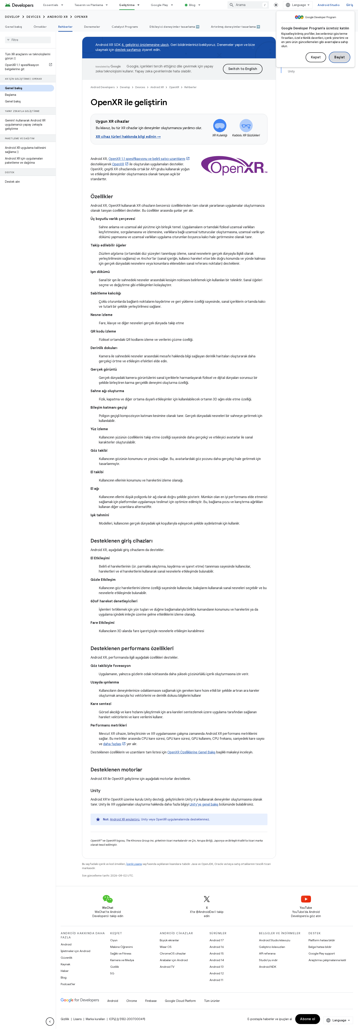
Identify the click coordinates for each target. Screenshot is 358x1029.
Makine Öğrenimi (121, 947)
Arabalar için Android (174, 960)
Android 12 (216, 973)
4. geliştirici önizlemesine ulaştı (145, 45)
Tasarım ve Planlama (89, 5)
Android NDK (267, 967)
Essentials (50, 5)
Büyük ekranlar (169, 940)
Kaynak (65, 964)
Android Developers (103, 87)
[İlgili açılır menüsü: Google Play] (173, 5)
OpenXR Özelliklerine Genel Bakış (191, 752)
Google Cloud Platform (180, 1001)
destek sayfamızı (128, 50)
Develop (12, 17)
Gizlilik (114, 967)
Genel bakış (13, 27)
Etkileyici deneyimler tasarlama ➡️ (174, 27)
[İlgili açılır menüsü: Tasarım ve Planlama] (108, 5)
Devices (34, 17)
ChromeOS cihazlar (173, 953)
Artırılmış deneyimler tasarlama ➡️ (235, 27)
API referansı (267, 953)
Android (66, 944)
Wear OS (166, 947)
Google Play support (321, 953)
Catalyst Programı (125, 27)
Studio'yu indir (268, 960)
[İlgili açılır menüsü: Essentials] (64, 5)
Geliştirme (127, 5)
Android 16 (216, 947)
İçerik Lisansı (134, 864)
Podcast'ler (68, 984)
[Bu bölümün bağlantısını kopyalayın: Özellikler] (117, 197)
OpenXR (81, 17)
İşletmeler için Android (75, 951)
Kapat (316, 57)
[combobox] (248, 5)
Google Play (159, 5)
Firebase (151, 1001)
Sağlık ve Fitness (120, 953)
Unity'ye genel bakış (204, 804)
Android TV (167, 967)
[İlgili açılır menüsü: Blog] (201, 5)
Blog (192, 5)
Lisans (77, 1019)
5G (112, 973)
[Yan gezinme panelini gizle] (50, 1021)
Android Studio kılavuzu (274, 940)
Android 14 (216, 960)
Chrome (131, 1001)
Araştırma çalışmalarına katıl (327, 960)
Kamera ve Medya (122, 960)
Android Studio (329, 5)
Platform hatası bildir (321, 940)
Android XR (57, 17)
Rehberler (65, 27)
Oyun (113, 940)
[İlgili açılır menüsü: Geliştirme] (140, 5)
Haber (65, 971)
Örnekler (40, 27)
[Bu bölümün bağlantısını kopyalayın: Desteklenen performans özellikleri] (178, 648)
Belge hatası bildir (319, 947)
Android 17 (216, 940)
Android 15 (216, 953)
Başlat (339, 57)
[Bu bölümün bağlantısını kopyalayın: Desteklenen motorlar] (146, 770)
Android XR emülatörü (124, 819)
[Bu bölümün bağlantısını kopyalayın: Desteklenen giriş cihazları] (156, 541)
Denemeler (92, 27)
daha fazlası (112, 744)
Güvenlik (66, 957)
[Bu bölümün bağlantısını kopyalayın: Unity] (104, 791)
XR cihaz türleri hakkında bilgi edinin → (128, 137)
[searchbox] (28, 40)
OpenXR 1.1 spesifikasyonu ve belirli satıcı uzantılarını (147, 159)
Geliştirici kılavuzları (272, 947)
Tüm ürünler (212, 1001)
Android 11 (216, 980)
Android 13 (216, 967)
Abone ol (307, 1019)
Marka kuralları (95, 1019)
